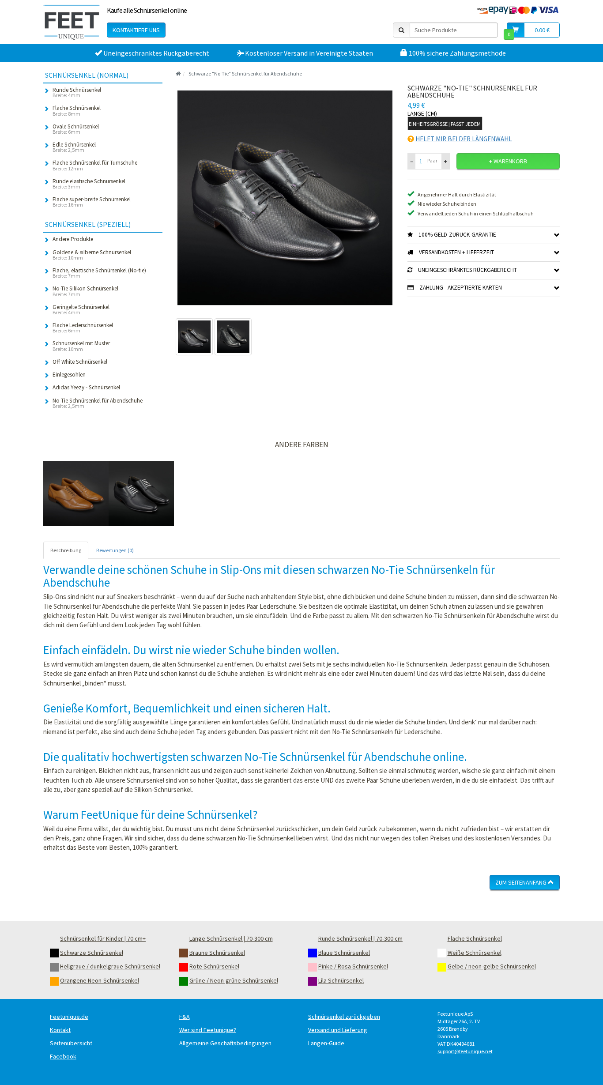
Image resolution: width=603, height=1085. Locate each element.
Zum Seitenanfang (521, 882)
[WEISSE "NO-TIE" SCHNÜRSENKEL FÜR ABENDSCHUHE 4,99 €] (141, 493)
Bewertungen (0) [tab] (115, 550)
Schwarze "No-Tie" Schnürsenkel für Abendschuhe (245, 73)
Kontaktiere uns (136, 30)
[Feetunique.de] (71, 22)
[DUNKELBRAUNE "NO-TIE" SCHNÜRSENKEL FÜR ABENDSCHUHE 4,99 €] (76, 493)
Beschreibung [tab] (65, 550)
